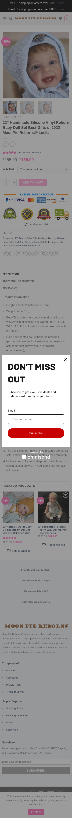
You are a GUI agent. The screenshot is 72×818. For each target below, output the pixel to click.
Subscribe (36, 433)
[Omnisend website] (36, 455)
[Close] (66, 359)
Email (11, 410)
